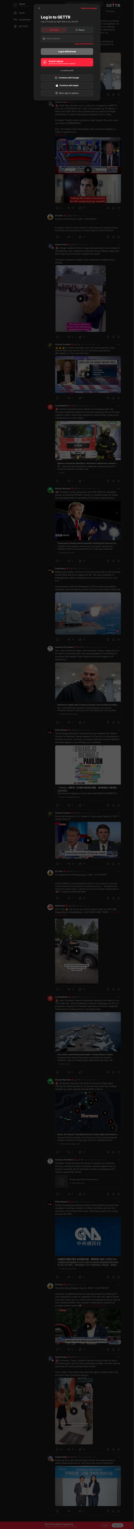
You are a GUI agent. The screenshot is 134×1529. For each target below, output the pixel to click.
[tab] (54, 29)
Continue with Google (69, 78)
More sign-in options (69, 93)
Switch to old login (89, 8)
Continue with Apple (69, 85)
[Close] (39, 8)
